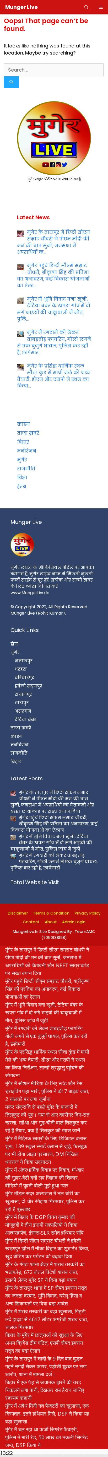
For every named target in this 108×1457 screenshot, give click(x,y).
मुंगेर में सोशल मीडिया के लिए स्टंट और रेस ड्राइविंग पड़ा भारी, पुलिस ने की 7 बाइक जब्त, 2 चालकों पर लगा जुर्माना (47, 1091)
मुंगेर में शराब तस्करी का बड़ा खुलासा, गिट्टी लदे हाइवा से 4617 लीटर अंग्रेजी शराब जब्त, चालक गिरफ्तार (46, 1319)
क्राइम (23, 424)
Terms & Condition (51, 913)
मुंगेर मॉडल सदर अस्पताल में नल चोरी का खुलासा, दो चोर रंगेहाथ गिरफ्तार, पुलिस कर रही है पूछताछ (45, 1201)
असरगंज (23, 711)
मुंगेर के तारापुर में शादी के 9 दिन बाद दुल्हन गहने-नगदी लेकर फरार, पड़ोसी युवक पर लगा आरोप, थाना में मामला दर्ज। (46, 1366)
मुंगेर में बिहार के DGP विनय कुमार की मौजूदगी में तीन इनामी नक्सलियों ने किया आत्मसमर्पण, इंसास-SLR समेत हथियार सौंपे (44, 1224)
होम (14, 644)
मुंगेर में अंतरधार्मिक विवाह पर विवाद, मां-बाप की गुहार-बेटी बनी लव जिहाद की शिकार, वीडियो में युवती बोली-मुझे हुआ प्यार (44, 1177)
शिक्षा (22, 478)
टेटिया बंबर (25, 720)
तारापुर (22, 703)
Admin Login (73, 921)
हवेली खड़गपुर (28, 686)
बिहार (23, 442)
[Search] (11, 82)
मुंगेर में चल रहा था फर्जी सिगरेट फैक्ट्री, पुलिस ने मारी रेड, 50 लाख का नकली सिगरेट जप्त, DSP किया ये (46, 1437)
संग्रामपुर (23, 694)
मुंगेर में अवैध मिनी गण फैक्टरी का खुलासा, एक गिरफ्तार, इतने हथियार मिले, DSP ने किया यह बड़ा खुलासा (47, 1413)
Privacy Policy (87, 913)
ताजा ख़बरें (28, 433)
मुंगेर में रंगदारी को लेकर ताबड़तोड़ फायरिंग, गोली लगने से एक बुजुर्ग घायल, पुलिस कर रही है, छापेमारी (46, 1036)
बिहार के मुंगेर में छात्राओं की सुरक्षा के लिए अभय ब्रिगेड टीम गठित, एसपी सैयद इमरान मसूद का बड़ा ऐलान (44, 1342)
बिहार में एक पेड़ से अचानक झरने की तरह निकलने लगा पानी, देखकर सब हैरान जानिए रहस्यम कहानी (44, 1390)
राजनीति (26, 469)
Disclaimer (18, 913)
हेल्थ (21, 486)
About (51, 921)
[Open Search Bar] (86, 7)
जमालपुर (24, 661)
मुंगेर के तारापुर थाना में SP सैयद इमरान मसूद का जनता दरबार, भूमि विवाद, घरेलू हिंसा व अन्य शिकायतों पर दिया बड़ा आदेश (46, 1295)
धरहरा (21, 669)
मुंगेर (22, 460)
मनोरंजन (26, 451)
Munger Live (21, 7)
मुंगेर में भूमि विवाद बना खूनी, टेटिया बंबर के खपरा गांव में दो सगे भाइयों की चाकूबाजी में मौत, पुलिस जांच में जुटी (44, 1012)
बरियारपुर (24, 678)
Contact (31, 921)
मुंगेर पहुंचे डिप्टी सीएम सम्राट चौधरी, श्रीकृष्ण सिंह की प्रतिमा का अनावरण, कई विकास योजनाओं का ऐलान (47, 988)
